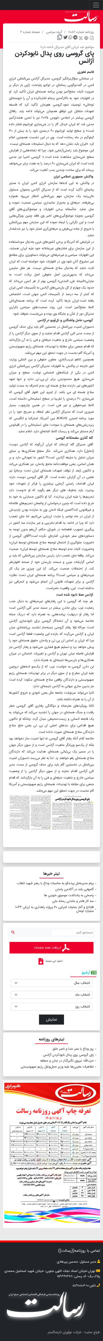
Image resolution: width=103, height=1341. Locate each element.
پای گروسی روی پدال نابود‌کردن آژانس (68, 1055)
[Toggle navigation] (96, 5)
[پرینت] (86, 37)
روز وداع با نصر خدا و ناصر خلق (73, 1048)
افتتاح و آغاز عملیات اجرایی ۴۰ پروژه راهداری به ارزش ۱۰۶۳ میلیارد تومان (54, 909)
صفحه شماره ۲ (30, 32)
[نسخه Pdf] (92, 37)
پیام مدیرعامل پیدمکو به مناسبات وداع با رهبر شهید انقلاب (55, 883)
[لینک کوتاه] (59, 38)
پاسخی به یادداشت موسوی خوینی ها (69, 895)
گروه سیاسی (54, 32)
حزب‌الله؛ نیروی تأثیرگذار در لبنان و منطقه (67, 1060)
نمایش (51, 1019)
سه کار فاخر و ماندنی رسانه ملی (73, 901)
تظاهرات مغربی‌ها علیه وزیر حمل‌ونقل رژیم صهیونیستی (57, 1066)
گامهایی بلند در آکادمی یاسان (74, 889)
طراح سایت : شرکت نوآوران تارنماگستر (74, 1332)
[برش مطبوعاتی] (80, 37)
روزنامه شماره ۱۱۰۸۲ (81, 32)
